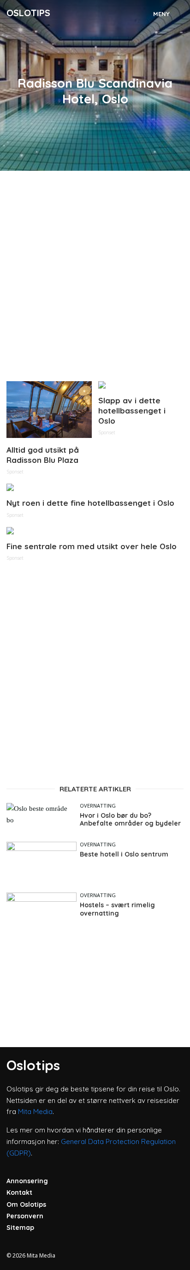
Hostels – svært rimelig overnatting (117, 909)
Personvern (24, 1216)
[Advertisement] (95, 272)
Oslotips (28, 12)
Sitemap (20, 1227)
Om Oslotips (26, 1204)
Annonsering (27, 1181)
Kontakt (19, 1192)
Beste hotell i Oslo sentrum (124, 854)
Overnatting (98, 805)
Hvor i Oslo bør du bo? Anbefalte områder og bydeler (130, 820)
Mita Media (35, 1111)
